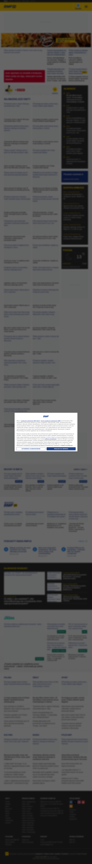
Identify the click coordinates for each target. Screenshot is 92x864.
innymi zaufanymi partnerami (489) (51, 421)
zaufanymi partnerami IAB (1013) (30, 421)
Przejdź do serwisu (61, 448)
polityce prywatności (50, 439)
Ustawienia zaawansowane (30, 448)
